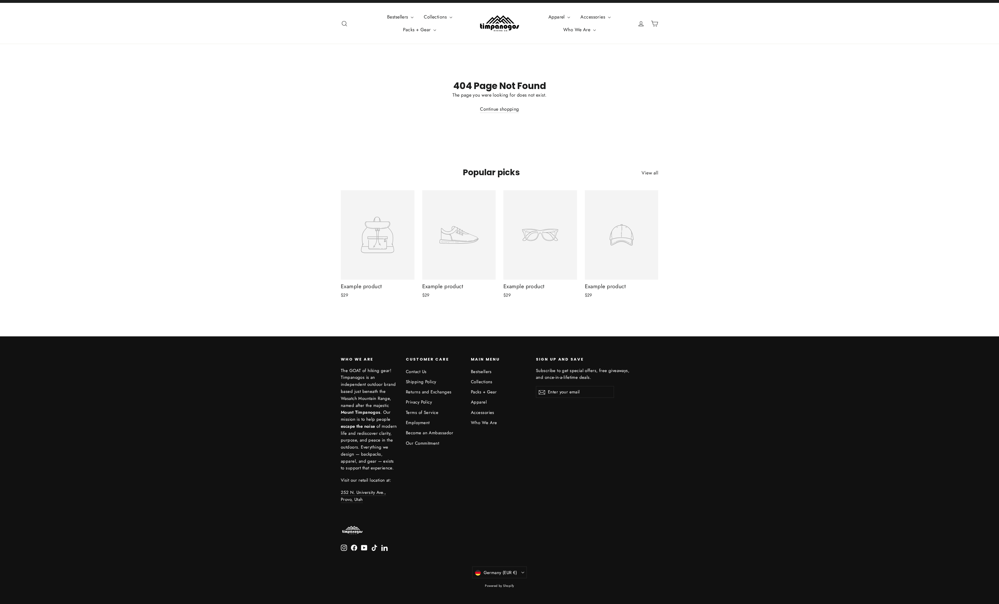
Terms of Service (422, 412)
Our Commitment (422, 443)
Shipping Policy (421, 382)
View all (650, 172)
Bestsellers (398, 17)
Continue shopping (499, 109)
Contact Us (416, 371)
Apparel (557, 17)
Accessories (593, 17)
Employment (418, 422)
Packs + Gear (417, 29)
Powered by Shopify (499, 585)
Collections (436, 17)
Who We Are (577, 29)
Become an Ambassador (429, 433)
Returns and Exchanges (428, 392)
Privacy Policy (419, 402)
